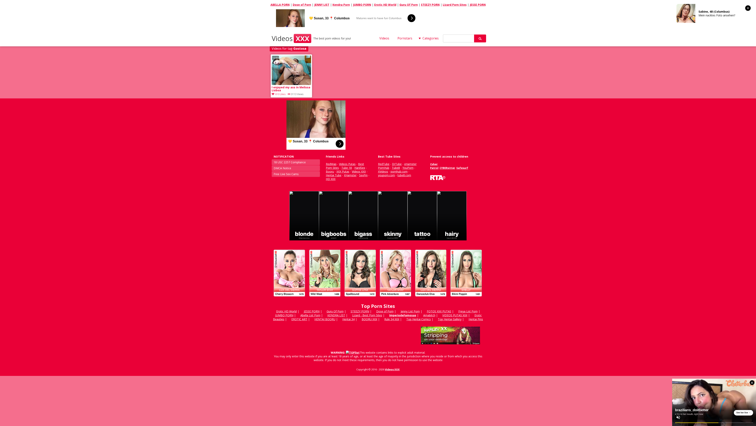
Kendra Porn (341, 5)
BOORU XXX (369, 319)
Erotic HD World (385, 5)
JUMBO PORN (362, 5)
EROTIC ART (299, 319)
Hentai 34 (348, 319)
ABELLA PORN (280, 5)
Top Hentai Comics (418, 319)
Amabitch (429, 315)
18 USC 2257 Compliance (290, 162)
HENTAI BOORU (324, 319)
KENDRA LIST (336, 315)
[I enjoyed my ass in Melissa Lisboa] (291, 84)
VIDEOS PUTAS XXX (454, 315)
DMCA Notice (282, 168)
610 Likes (280, 94)
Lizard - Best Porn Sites (367, 315)
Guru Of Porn (408, 5)
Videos (290, 38)
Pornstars (404, 38)
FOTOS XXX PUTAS (439, 311)
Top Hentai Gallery (449, 319)
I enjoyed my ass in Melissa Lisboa (291, 89)
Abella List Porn (310, 315)
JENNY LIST (321, 5)
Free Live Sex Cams (286, 174)
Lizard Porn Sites (455, 5)
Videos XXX (392, 369)
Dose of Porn (302, 5)
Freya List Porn (468, 311)
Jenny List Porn (410, 311)
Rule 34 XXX (391, 319)
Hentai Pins (476, 319)
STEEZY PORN (430, 5)
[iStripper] (378, 298)
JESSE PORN (478, 5)
